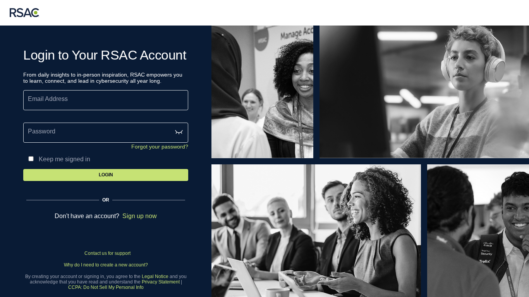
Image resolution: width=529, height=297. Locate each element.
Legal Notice (155, 276)
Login (106, 175)
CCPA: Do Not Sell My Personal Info (106, 287)
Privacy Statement (161, 282)
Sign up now (139, 216)
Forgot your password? (159, 146)
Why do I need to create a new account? (106, 265)
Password (41, 131)
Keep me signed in (64, 159)
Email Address (48, 99)
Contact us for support (107, 253)
